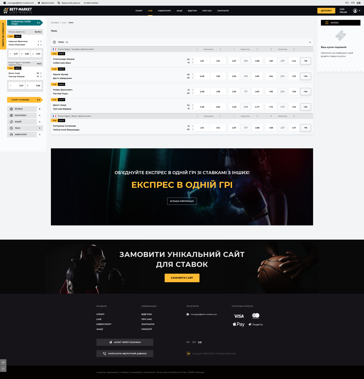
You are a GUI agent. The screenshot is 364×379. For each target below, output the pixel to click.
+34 (305, 76)
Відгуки (192, 11)
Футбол (19, 109)
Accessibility (136, 372)
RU (347, 3)
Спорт (139, 11)
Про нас (207, 11)
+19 (305, 61)
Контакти (223, 11)
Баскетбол (20, 115)
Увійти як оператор (3, 35)
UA (358, 3)
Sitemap (200, 372)
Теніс (17, 128)
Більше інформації (182, 201)
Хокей (18, 122)
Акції (179, 11)
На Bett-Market (91, 3)
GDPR (191, 372)
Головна (55, 23)
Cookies (124, 372)
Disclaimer (149, 372)
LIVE (64, 23)
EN (353, 3)
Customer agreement (107, 372)
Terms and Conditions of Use (171, 372)
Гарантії (146, 329)
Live (150, 11)
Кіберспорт (164, 11)
